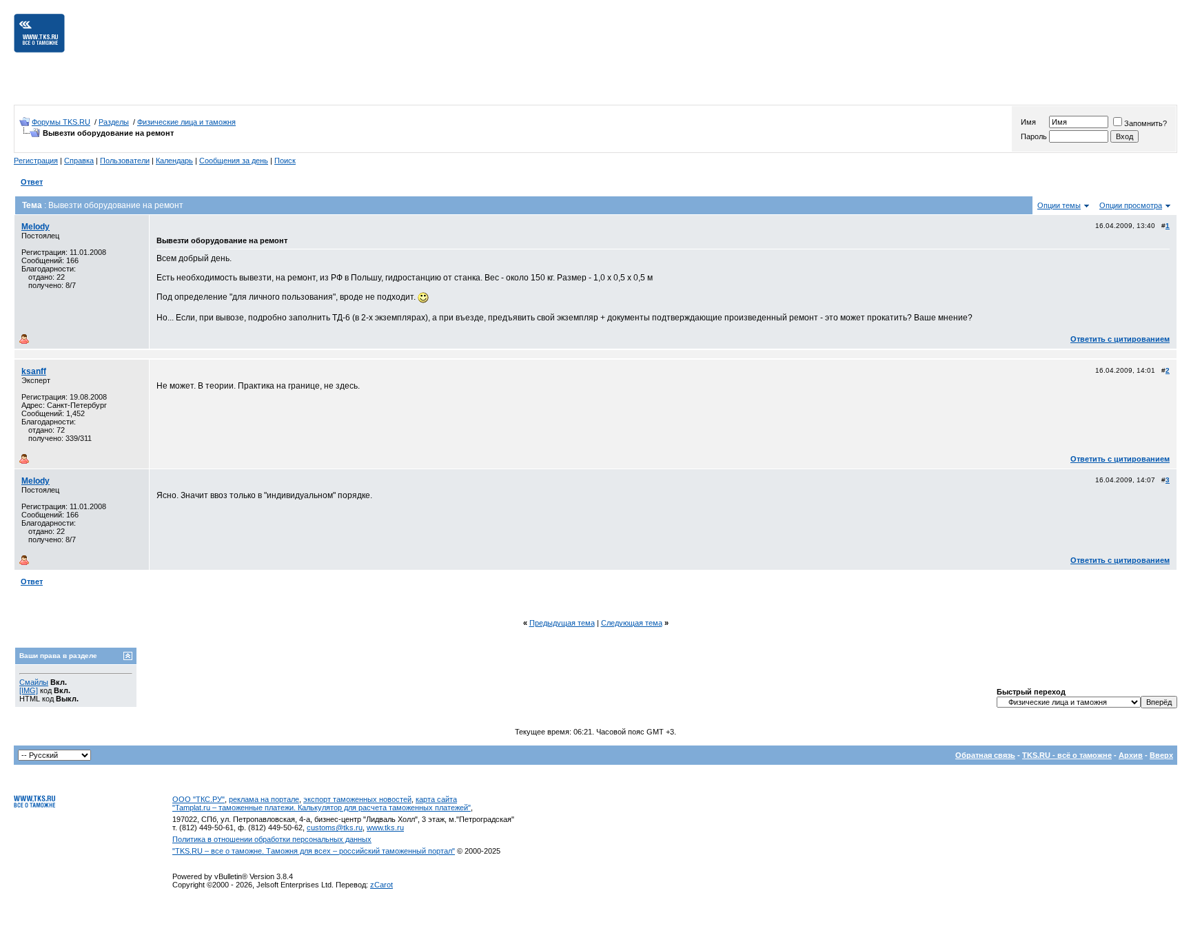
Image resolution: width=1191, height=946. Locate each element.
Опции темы (1059, 205)
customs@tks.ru (335, 827)
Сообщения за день (233, 160)
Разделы (114, 122)
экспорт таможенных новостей (357, 799)
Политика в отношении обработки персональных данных (271, 839)
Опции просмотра (1130, 205)
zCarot (381, 885)
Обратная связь (985, 755)
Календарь (174, 160)
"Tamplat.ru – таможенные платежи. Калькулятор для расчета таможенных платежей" (321, 807)
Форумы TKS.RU (61, 122)
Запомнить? (1145, 123)
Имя (1028, 122)
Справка (79, 160)
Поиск (285, 160)
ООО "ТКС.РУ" (198, 799)
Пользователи (125, 160)
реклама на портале (264, 799)
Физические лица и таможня (186, 122)
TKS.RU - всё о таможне (1067, 755)
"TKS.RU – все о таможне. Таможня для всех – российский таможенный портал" (313, 851)
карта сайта (436, 799)
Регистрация (36, 160)
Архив (1131, 755)
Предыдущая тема (562, 623)
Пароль (1034, 136)
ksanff (33, 371)
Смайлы (33, 682)
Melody (35, 227)
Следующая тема (631, 623)
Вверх (1161, 755)
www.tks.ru (385, 827)
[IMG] (28, 690)
